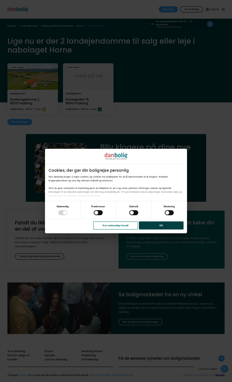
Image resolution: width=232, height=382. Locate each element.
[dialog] (116, 191)
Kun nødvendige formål (115, 225)
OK (161, 225)
